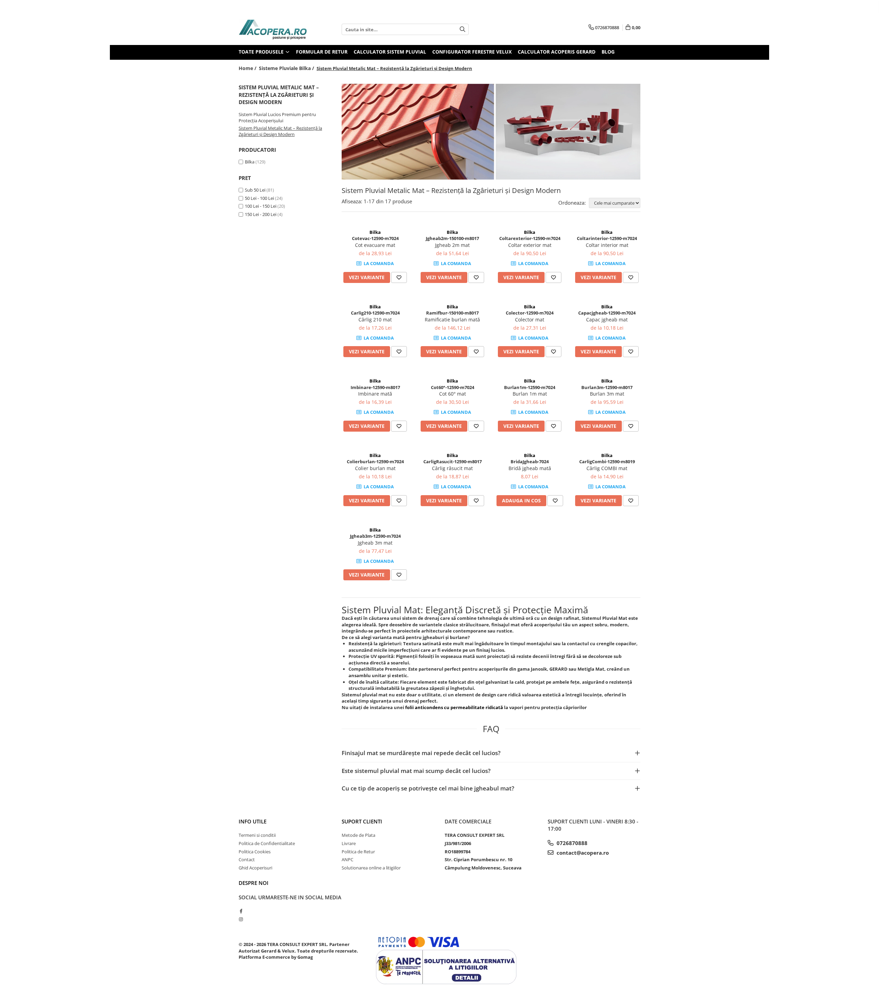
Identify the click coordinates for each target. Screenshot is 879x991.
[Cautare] (462, 29)
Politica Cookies (255, 851)
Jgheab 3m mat (375, 542)
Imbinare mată (375, 393)
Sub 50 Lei (255, 190)
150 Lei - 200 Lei (260, 214)
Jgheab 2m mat (452, 245)
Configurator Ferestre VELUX (472, 51)
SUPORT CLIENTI (362, 821)
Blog (608, 51)
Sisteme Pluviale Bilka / (287, 68)
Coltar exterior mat (529, 245)
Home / (248, 68)
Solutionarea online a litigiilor (371, 868)
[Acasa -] (273, 29)
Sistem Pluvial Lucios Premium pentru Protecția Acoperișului (277, 117)
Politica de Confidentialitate (267, 843)
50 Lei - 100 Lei (259, 198)
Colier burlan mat (375, 468)
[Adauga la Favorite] (399, 277)
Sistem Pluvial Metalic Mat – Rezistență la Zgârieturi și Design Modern (280, 131)
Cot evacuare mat (375, 245)
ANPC (347, 859)
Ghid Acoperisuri (255, 868)
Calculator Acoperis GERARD (556, 51)
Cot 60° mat (452, 393)
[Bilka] (491, 132)
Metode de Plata (358, 835)
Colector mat (529, 319)
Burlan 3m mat (607, 393)
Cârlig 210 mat (375, 319)
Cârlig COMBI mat (606, 468)
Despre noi (254, 882)
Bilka (249, 162)
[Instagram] (241, 919)
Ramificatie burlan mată (452, 319)
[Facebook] (241, 911)
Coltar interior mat (607, 245)
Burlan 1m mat (530, 393)
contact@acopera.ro (582, 852)
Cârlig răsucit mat (452, 468)
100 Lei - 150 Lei (260, 206)
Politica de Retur (358, 851)
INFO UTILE (252, 821)
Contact (247, 859)
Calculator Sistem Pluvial (390, 51)
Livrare (349, 843)
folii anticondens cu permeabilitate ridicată (454, 707)
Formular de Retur (321, 51)
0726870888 (571, 843)
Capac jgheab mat (607, 319)
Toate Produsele (262, 51)
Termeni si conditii (257, 835)
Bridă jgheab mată (530, 468)
